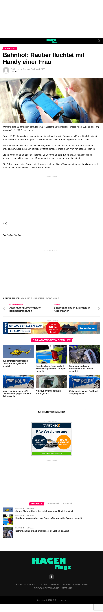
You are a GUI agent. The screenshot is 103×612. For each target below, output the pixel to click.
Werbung (55, 585)
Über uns (67, 588)
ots (16, 72)
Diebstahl (39, 298)
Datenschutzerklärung (46, 588)
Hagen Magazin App (25, 585)
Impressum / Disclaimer (75, 585)
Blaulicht (27, 298)
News (49, 298)
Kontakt (42, 585)
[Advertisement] (51, 19)
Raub (56, 298)
